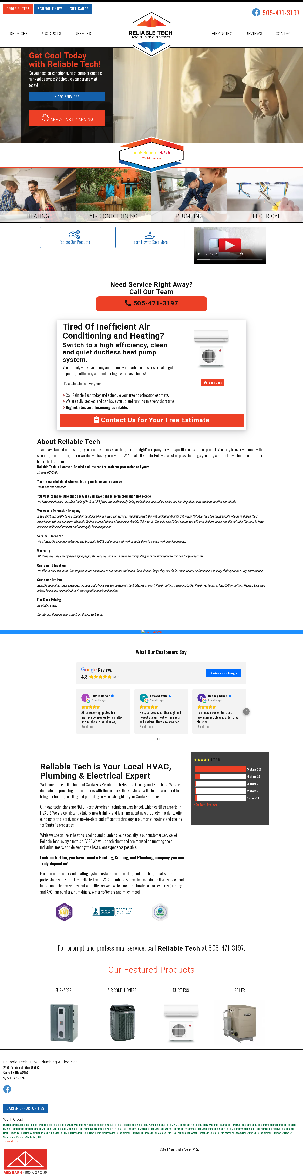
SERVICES (19, 33)
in (30, 1124)
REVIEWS (254, 33)
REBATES (83, 33)
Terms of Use (10, 1141)
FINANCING (222, 33)
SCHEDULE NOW (50, 8)
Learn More (214, 382)
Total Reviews (151, 158)
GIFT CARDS (79, 8)
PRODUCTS (51, 33)
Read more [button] (88, 726)
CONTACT (284, 33)
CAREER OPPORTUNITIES (25, 1108)
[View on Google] (85, 698)
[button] (76, 711)
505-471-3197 (281, 12)
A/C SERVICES (67, 96)
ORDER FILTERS (18, 8)
